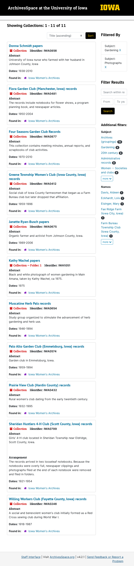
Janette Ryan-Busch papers (29, 221)
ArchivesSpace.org (62, 557)
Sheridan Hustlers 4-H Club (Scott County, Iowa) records (50, 424)
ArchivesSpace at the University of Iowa (47, 8)
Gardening (109, 147)
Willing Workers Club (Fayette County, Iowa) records (47, 499)
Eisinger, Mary (112, 203)
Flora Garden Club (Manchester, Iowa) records (43, 88)
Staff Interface (30, 557)
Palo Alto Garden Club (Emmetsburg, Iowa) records (46, 346)
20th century (111, 153)
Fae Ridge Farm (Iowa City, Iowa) (112, 213)
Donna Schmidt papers (26, 45)
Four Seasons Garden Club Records (34, 131)
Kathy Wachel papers (24, 260)
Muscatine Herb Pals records (30, 303)
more (106, 178)
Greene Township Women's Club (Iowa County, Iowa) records (47, 176)
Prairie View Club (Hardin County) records (39, 385)
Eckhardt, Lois (112, 198)
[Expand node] (130, 18)
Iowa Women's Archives (44, 78)
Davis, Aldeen (111, 192)
